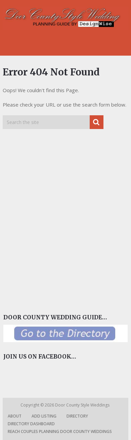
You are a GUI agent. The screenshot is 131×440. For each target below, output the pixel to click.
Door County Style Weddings (83, 405)
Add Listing (44, 416)
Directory (77, 416)
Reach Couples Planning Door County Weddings (60, 431)
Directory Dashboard (31, 424)
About (14, 416)
